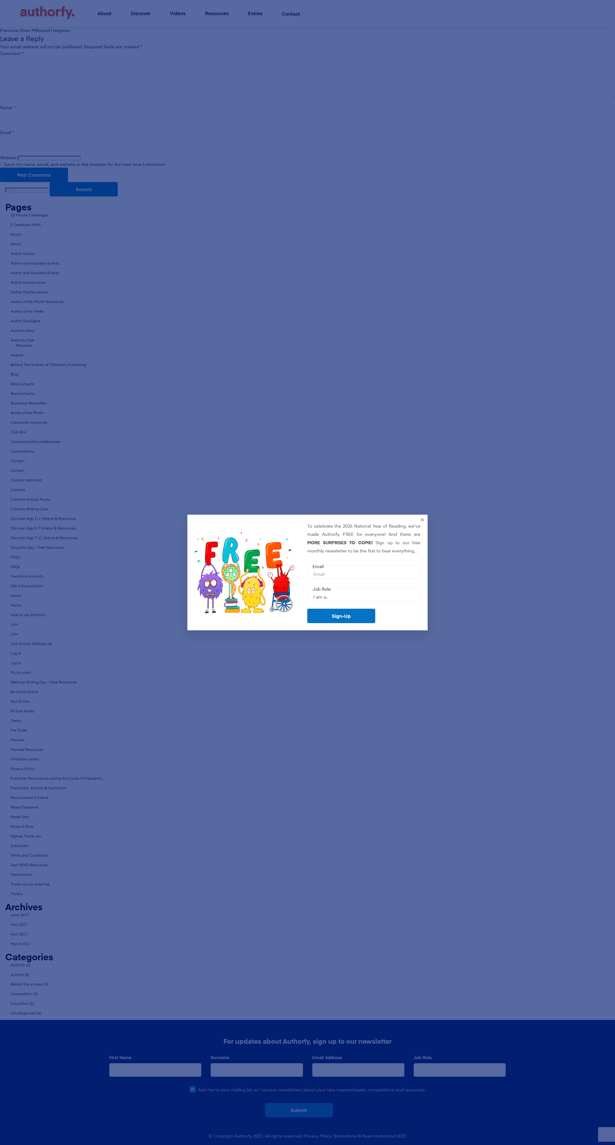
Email (318, 566)
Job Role (322, 589)
